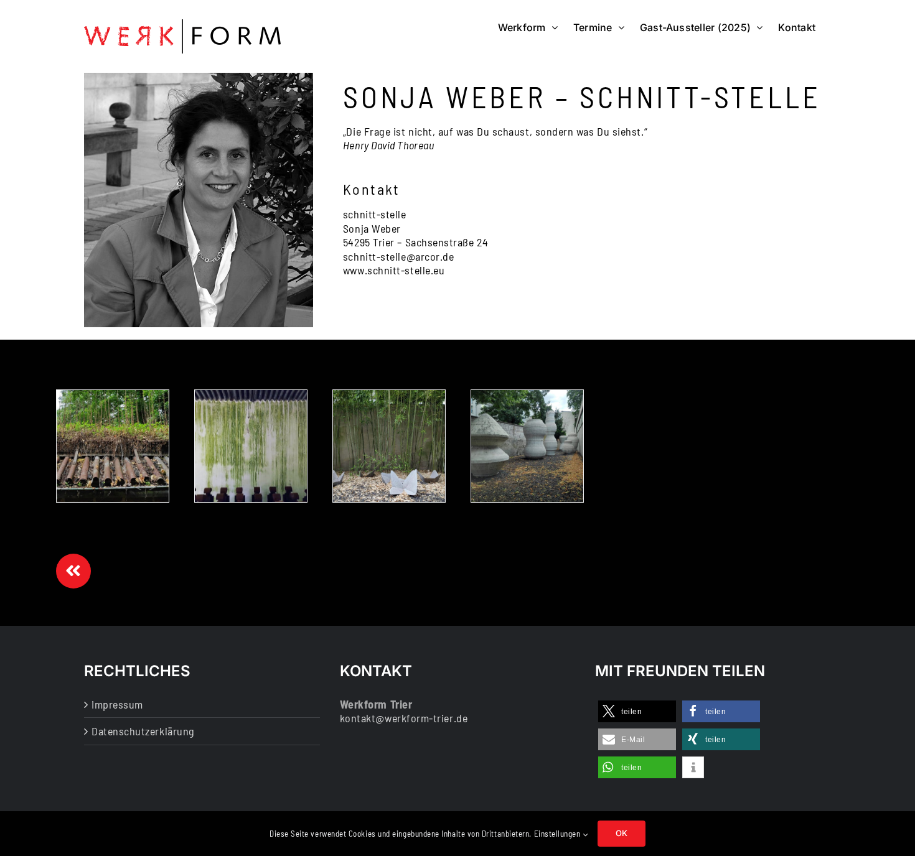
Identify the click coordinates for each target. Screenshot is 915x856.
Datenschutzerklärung (143, 731)
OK (621, 833)
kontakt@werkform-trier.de (404, 718)
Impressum (117, 704)
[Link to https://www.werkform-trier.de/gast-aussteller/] (73, 571)
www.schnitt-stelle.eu (393, 270)
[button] (637, 711)
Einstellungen (558, 834)
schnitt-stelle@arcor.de (398, 256)
